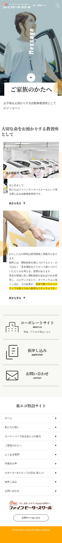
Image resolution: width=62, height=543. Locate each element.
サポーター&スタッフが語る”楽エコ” (24, 472)
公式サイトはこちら (31, 518)
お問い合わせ (12, 491)
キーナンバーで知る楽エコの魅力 (23, 436)
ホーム (8, 418)
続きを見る (15, 203)
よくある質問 (12, 454)
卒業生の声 (11, 463)
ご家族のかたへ (13, 445)
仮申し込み (11, 481)
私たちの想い (12, 427)
